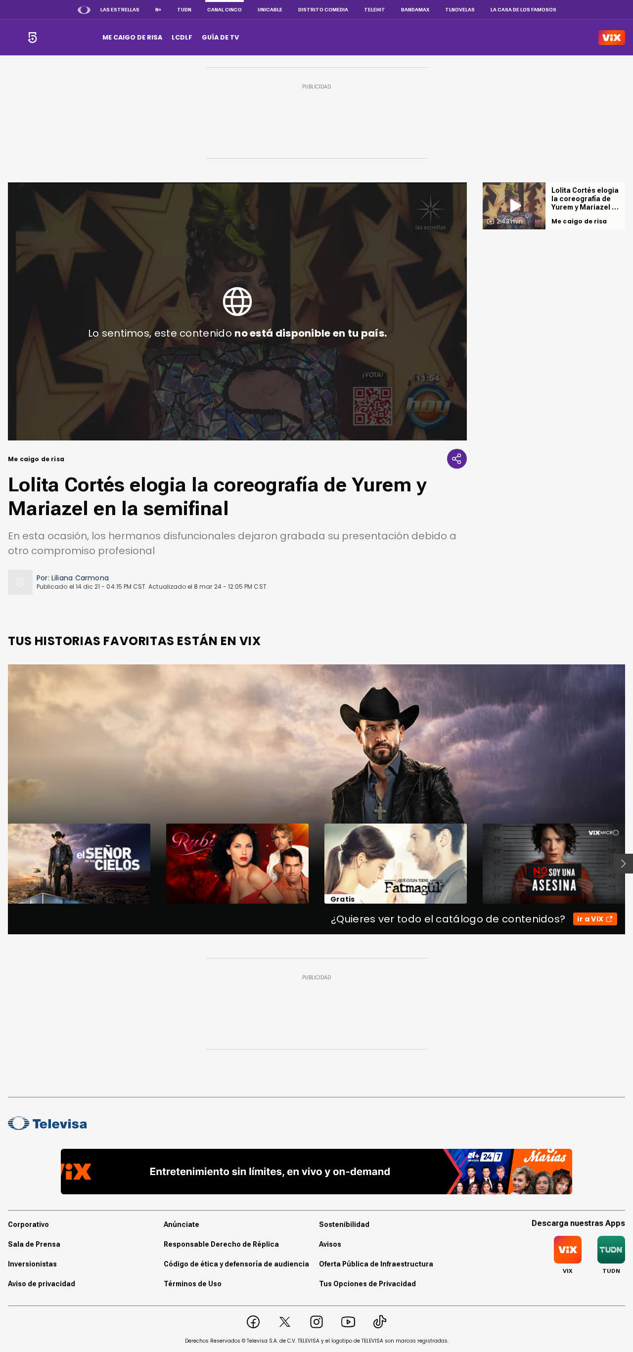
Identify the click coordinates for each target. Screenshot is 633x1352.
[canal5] (32, 37)
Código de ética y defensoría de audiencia (236, 1264)
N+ (158, 9)
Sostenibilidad (344, 1224)
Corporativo (28, 1224)
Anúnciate (181, 1224)
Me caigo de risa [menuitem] (132, 37)
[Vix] (611, 37)
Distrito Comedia (323, 9)
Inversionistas (32, 1264)
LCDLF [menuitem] (182, 37)
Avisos (330, 1244)
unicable (270, 9)
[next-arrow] (623, 863)
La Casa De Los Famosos (523, 9)
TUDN (184, 9)
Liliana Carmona (80, 577)
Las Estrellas (119, 9)
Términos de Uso (193, 1284)
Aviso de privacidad (41, 1284)
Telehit (374, 9)
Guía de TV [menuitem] (220, 37)
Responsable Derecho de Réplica (221, 1244)
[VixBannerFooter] (317, 1171)
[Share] (457, 459)
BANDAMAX (415, 9)
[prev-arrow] (1, 864)
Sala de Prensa (34, 1244)
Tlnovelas (460, 9)
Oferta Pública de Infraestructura (376, 1264)
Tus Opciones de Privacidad (367, 1284)
